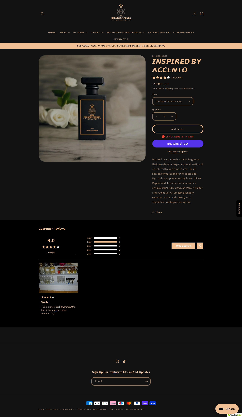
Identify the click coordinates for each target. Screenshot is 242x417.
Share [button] (159, 212)
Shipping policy (116, 409)
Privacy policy (83, 409)
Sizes (154, 94)
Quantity (156, 109)
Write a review (183, 246)
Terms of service (99, 409)
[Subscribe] (146, 381)
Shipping (169, 88)
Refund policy (68, 409)
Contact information (135, 409)
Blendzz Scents (51, 409)
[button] (42, 13)
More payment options (178, 151)
